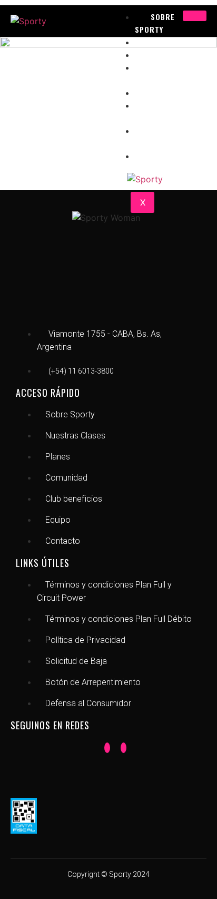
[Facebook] (107, 747)
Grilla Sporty (155, 137)
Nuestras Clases (162, 73)
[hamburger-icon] (194, 16)
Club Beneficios (156, 111)
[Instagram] (123, 747)
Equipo (164, 155)
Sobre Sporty (155, 23)
